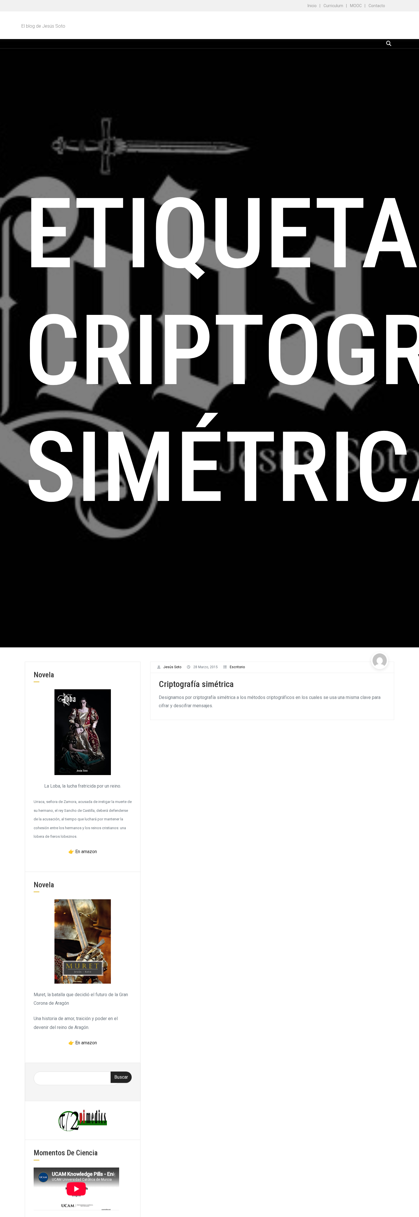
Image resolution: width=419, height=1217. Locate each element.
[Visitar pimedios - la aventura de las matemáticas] (82, 1120)
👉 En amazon (82, 851)
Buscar (121, 1077)
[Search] (388, 43)
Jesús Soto (172, 667)
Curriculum (333, 5)
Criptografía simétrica (196, 684)
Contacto (377, 5)
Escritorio (237, 667)
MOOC (356, 5)
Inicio (312, 5)
